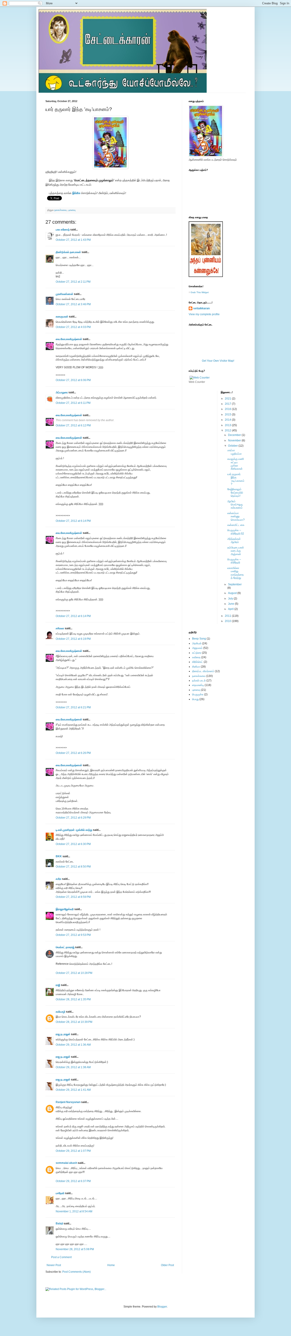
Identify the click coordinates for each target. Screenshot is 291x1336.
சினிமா (196, 666)
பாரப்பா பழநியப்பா (234, 452)
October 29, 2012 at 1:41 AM (73, 1089)
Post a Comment (61, 1257)
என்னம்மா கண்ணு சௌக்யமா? (236, 516)
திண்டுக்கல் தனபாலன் (68, 252)
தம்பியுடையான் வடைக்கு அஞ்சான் (235, 551)
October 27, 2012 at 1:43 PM (73, 239)
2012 (228, 430)
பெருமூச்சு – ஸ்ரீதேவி (234, 561)
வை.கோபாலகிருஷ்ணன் (69, 339)
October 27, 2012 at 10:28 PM (74, 973)
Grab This (196, 292)
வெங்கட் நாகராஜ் (65, 947)
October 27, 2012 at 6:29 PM (73, 817)
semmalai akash (66, 1163)
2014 (228, 419)
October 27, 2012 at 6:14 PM (73, 520)
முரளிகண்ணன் (64, 294)
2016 (228, 409)
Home (111, 1265)
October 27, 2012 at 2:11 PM (73, 281)
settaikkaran (201, 308)
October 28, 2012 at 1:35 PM (73, 999)
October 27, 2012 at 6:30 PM (73, 844)
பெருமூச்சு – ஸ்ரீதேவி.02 (235, 532)
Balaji (59, 1223)
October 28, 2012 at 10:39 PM (74, 1022)
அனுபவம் (197, 648)
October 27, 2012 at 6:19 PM (73, 638)
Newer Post (54, 1265)
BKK (59, 856)
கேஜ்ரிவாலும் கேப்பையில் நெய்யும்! (235, 492)
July (231, 598)
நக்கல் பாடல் (199, 680)
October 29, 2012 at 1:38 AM (73, 1067)
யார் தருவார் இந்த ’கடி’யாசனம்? (235, 479)
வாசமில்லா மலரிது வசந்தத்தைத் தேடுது (235, 572)
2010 (228, 621)
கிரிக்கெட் (197, 661)
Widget (205, 292)
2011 (228, 615)
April (231, 609)
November (235, 440)
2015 (228, 414)
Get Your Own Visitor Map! (218, 360)
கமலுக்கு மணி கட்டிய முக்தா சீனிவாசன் (235, 463)
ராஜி (58, 985)
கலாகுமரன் (62, 316)
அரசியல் (196, 643)
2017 (228, 403)
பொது (195, 699)
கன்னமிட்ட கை (235, 525)
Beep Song (199, 638)
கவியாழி (60, 1011)
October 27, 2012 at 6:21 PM (73, 707)
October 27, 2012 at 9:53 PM (73, 935)
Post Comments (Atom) (76, 1271)
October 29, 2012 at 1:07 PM (73, 1150)
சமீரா (58, 878)
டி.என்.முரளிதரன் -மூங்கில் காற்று (74, 830)
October (233, 445)
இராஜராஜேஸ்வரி (65, 909)
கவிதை (196, 657)
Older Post (167, 1265)
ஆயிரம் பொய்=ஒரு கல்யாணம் (235, 504)
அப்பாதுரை (62, 392)
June (231, 603)
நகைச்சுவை (60, 210)
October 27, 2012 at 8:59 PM (73, 896)
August (232, 593)
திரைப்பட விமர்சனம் (203, 671)
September (235, 584)
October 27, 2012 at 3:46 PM (73, 304)
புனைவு (71, 210)
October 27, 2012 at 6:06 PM (73, 380)
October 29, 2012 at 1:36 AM (73, 1044)
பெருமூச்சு (197, 694)
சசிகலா (60, 628)
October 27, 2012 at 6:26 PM (73, 753)
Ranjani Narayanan (68, 1102)
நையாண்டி (198, 685)
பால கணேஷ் (63, 229)
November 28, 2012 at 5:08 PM (75, 1249)
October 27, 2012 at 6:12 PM (73, 425)
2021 (228, 398)
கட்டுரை (196, 652)
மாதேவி (60, 1193)
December (235, 435)
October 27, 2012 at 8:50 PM (73, 866)
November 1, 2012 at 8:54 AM (74, 1211)
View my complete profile (204, 314)
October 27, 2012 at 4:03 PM (73, 327)
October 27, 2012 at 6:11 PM (73, 402)
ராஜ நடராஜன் (63, 1034)
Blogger (162, 1306)
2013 (228, 425)
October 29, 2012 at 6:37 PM (73, 1181)
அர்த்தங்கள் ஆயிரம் (234, 540)
